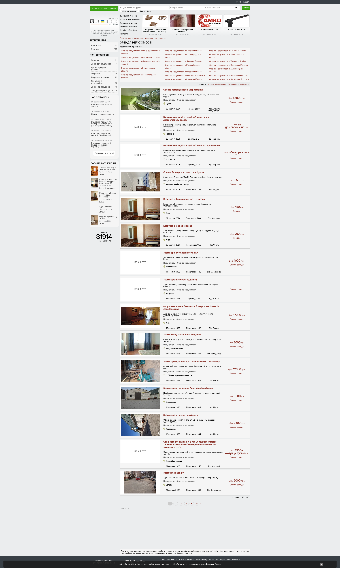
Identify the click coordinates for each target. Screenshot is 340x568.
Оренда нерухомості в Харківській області (228, 61)
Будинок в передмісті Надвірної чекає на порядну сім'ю (192, 145)
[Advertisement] (185, 528)
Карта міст (214, 559)
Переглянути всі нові (104, 153)
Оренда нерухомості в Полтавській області (185, 75)
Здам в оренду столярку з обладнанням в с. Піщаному (191, 361)
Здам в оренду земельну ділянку (180, 279)
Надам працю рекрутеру (102, 114)
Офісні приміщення (100, 87)
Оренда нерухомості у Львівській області (184, 61)
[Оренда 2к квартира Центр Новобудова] (140, 182)
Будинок (95, 60)
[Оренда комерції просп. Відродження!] (140, 99)
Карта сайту (225, 559)
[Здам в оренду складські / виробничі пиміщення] (140, 398)
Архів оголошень (187, 559)
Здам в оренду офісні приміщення (180, 415)
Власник (95, 49)
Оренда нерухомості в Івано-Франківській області (140, 52)
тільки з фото (145, 11)
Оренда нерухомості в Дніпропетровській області (140, 62)
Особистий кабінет (128, 30)
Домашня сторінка (128, 16)
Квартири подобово (100, 77)
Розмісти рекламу (128, 26)
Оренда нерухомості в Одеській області (183, 72)
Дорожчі (232, 84)
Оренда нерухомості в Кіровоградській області (183, 55)
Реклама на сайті (170, 559)
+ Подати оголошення (104, 8)
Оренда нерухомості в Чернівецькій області (229, 79)
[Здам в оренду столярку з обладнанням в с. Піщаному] (140, 371)
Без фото (140, 126)
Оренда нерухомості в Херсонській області (229, 65)
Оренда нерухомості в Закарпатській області (138, 76)
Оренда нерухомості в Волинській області (140, 57)
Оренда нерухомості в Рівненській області (184, 79)
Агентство (96, 45)
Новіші (246, 84)
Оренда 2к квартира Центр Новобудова (183, 172)
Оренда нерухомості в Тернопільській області (226, 55)
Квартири (95, 73)
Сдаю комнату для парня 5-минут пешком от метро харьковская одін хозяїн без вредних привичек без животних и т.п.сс (190, 444)
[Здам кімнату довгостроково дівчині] (140, 344)
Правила (236, 559)
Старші (239, 84)
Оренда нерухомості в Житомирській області (138, 69)
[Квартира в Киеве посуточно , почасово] (140, 209)
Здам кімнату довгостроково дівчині (182, 334)
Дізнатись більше (213, 564)
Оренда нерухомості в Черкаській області (228, 75)
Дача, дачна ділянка (101, 64)
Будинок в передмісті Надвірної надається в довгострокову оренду (186, 118)
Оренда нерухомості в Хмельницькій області (226, 70)
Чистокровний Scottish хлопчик (101, 105)
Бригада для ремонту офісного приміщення (101, 134)
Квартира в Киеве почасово (177, 225)
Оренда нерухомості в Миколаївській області (182, 66)
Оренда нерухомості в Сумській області (227, 50)
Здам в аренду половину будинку (180, 252)
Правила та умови (128, 23)
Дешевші (223, 84)
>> (201, 503)
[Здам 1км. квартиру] (140, 482)
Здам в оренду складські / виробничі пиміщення (188, 388)
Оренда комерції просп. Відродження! (183, 89)
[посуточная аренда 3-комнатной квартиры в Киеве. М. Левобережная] (140, 316)
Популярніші (213, 84)
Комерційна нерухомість (97, 82)
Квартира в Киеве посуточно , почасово (184, 199)
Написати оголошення (130, 19)
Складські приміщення (102, 90)
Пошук (245, 8)
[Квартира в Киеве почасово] (140, 235)
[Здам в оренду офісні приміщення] (140, 425)
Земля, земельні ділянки (99, 68)
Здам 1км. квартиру (173, 472)
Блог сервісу (201, 559)
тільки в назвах (129, 11)
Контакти (124, 34)
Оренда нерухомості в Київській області (183, 50)
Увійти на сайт (242, 2)
